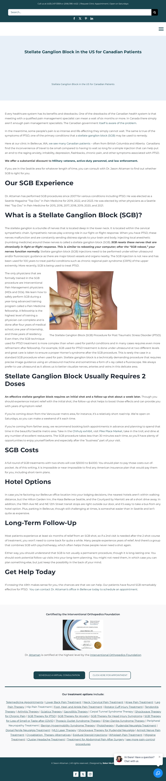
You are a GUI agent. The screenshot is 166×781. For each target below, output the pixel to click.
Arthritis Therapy (28, 711)
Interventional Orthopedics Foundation (115, 654)
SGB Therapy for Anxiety (73, 716)
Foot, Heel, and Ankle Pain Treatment (78, 706)
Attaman (35, 654)
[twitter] (80, 18)
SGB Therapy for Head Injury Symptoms (116, 716)
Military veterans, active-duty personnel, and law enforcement (94, 160)
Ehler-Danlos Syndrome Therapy (124, 720)
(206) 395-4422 (71, 3)
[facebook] (74, 18)
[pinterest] (86, 18)
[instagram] (90, 774)
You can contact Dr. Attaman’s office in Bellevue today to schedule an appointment (83, 589)
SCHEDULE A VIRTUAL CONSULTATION (59, 675)
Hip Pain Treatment (39, 706)
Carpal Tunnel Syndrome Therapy (111, 711)
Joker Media (109, 763)
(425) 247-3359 (54, 3)
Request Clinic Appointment (94, 3)
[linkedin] (91, 18)
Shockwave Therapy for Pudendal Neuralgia (106, 730)
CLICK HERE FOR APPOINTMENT (110, 675)
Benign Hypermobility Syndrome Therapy (68, 725)
